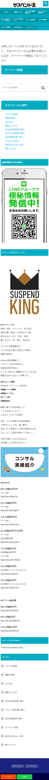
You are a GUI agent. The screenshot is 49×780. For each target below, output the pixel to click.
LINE (24, 777)
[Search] (43, 88)
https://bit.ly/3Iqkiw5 (9, 574)
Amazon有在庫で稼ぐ (15, 129)
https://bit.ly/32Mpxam (10, 621)
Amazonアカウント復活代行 (42, 12)
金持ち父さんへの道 (14, 144)
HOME (6, 12)
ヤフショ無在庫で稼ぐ (15, 133)
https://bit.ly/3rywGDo (10, 524)
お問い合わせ (18, 27)
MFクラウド (10, 148)
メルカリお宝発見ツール (18, 19)
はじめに (9, 122)
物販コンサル (18, 12)
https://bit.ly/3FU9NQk (10, 560)
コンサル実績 (11, 114)
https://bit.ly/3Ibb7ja (9, 496)
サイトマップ (30, 27)
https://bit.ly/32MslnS (10, 631)
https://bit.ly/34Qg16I (10, 510)
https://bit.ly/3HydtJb (9, 610)
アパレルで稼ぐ (12, 141)
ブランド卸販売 (6, 27)
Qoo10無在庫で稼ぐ (14, 137)
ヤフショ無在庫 (30, 19)
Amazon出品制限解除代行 (30, 12)
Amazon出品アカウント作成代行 (6, 19)
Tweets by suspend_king (12, 647)
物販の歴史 (10, 118)
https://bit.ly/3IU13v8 (10, 588)
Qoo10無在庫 (42, 19)
